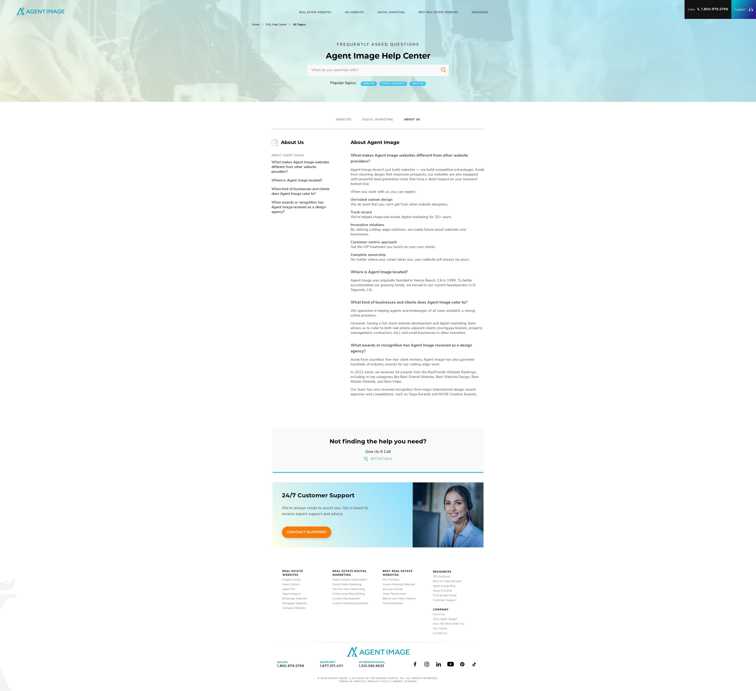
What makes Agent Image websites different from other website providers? (300, 167)
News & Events (442, 590)
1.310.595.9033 (371, 666)
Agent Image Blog (444, 586)
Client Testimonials (394, 594)
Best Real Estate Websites (438, 12)
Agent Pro (288, 589)
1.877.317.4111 (331, 666)
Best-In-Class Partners (447, 581)
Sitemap (411, 681)
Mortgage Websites (294, 603)
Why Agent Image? (445, 619)
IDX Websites (354, 12)
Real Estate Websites (315, 12)
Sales (708, 9)
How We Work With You (448, 623)
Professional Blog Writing (349, 594)
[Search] (443, 70)
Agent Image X (291, 594)
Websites (369, 84)
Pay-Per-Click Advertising (349, 589)
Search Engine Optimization (350, 579)
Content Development (346, 598)
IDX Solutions (441, 576)
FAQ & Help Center (445, 595)
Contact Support (307, 532)
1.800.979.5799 (290, 666)
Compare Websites (294, 608)
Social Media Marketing (347, 584)
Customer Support (444, 600)
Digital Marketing (391, 12)
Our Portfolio (391, 579)
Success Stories (393, 589)
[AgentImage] (378, 651)
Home (255, 24)
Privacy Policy (379, 681)
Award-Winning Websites (399, 584)
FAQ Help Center (276, 24)
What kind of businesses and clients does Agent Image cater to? (300, 192)
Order (397, 681)
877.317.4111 (381, 459)
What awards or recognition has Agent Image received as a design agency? (298, 207)
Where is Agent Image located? (296, 180)
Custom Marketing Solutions (350, 603)
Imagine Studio (291, 579)
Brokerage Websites (295, 598)
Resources (480, 12)
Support (740, 9)
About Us (417, 84)
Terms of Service (352, 681)
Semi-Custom (291, 584)
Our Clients (440, 628)
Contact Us (440, 633)
